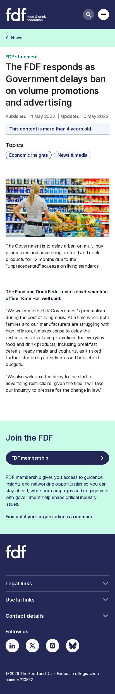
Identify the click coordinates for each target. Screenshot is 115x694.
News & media (73, 155)
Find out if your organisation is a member (49, 516)
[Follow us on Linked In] (12, 645)
